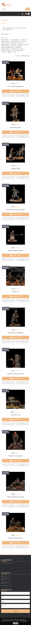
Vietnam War (19, 45)
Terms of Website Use (6, 585)
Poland (21, 49)
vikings (13, 45)
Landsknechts (19, 50)
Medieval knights (4, 39)
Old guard (20, 42)
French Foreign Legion (5, 50)
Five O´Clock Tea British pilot (15, 86)
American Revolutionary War (7, 47)
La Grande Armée (14, 39)
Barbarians (10, 52)
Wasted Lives (15, 291)
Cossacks (20, 44)
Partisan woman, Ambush (15, 456)
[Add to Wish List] (8, 95)
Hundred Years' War (5, 45)
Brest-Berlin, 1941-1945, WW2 (15, 373)
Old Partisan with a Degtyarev (15, 332)
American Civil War (5, 49)
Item (17, 55)
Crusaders (23, 39)
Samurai (24, 41)
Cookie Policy (24, 620)
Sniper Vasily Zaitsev (15, 127)
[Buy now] (22, 95)
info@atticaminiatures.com (7, 563)
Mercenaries (13, 44)
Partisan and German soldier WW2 (15, 209)
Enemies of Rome (5, 41)
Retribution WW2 (15, 168)
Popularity (28, 55)
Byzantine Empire (4, 44)
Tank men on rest (15, 414)
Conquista (3, 52)
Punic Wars (13, 42)
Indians (2, 42)
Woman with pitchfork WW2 (15, 250)
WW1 (15, 52)
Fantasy (26, 44)
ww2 (13, 50)
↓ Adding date (23, 55)
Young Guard (17, 47)
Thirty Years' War (14, 49)
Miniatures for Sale (5, 576)
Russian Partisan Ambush (15, 538)
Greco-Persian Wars (15, 41)
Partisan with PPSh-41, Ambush (15, 497)
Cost (19, 55)
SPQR (8, 42)
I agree (15, 623)
